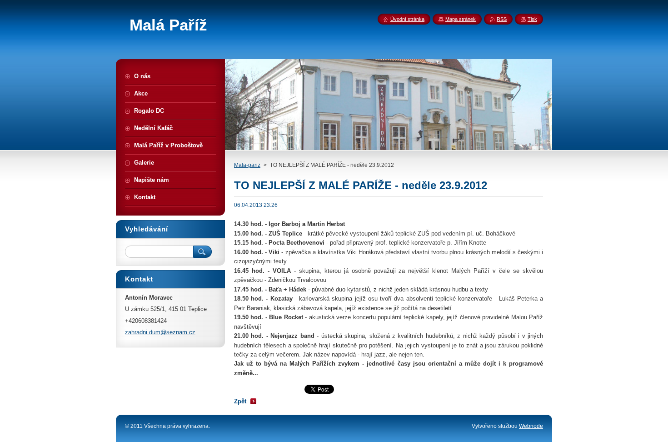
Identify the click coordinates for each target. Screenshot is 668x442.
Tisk (532, 19)
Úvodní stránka (407, 19)
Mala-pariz (247, 165)
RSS (502, 19)
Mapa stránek (460, 19)
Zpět (240, 401)
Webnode (531, 426)
